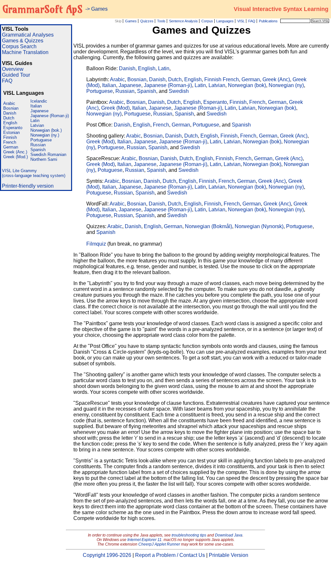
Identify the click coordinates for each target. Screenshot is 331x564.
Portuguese (41, 140)
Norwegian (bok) (247, 85)
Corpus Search (19, 46)
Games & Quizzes (22, 40)
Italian (36, 106)
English (10, 122)
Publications (268, 21)
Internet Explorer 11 (144, 539)
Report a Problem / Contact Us (170, 555)
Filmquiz (96, 244)
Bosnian (10, 108)
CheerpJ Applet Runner (159, 544)
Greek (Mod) (115, 108)
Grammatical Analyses (28, 35)
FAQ (251, 21)
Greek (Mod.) (15, 156)
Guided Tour (16, 75)
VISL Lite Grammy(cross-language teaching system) (33, 173)
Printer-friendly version (28, 186)
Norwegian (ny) (286, 85)
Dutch (8, 118)
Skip (118, 21)
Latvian (37, 125)
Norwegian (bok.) (46, 130)
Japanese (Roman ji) (49, 115)
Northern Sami (43, 159)
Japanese (39, 110)
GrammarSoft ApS (42, 9)
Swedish (38, 154)
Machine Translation (25, 52)
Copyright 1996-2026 (107, 555)
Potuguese (110, 170)
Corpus (207, 21)
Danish (9, 113)
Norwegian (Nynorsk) (259, 226)
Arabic (9, 103)
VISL (241, 21)
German (10, 147)
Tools (161, 21)
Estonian (11, 132)
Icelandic (38, 101)
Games (131, 21)
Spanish (38, 149)
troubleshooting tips (189, 535)
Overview (13, 69)
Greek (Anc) (276, 79)
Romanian (57, 154)
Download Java (228, 535)
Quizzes (147, 21)
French (9, 142)
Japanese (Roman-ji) (168, 85)
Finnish (10, 137)
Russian (38, 144)
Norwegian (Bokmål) (208, 226)
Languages (225, 21)
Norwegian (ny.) (44, 135)
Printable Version (228, 555)
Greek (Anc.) (15, 151)
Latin (34, 120)
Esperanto (12, 127)
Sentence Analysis (183, 21)
